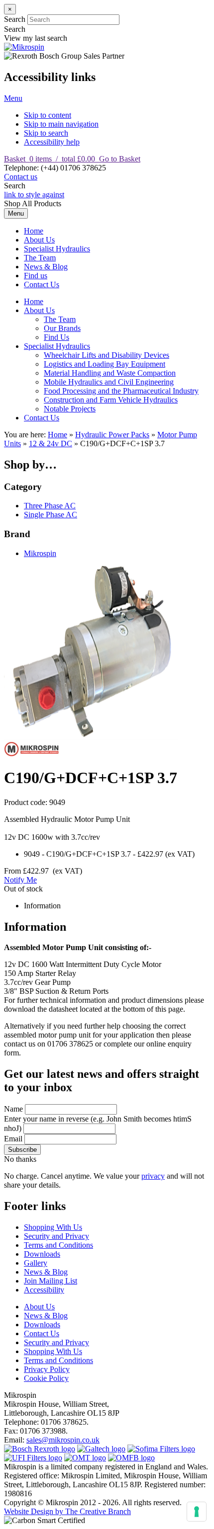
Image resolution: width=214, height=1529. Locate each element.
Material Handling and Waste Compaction (110, 373)
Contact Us (41, 284)
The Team (40, 257)
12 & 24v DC (50, 443)
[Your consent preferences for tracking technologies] (196, 1511)
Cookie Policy (46, 1378)
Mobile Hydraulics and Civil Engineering (109, 382)
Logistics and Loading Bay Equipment (104, 364)
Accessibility (44, 1290)
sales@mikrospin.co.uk (63, 1440)
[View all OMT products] (85, 1457)
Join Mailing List (50, 1281)
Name (13, 1109)
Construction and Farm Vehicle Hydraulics (111, 400)
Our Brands (62, 328)
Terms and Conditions (58, 1245)
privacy (153, 1176)
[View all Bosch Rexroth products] (39, 1449)
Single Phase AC (50, 514)
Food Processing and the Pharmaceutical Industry (121, 391)
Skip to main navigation (61, 124)
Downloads (42, 1254)
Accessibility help (52, 142)
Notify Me (20, 880)
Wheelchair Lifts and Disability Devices (106, 355)
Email (13, 1138)
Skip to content (47, 115)
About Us (39, 240)
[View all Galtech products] (101, 1449)
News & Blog (46, 266)
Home (33, 231)
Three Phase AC (50, 505)
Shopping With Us (53, 1227)
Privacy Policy (47, 1369)
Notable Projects (70, 408)
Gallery (35, 1263)
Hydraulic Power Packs (112, 434)
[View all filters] (33, 1457)
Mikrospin (40, 553)
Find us (35, 275)
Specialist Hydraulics (57, 248)
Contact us (20, 176)
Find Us (56, 337)
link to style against (34, 194)
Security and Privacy (56, 1236)
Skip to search (46, 133)
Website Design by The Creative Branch (67, 1511)
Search (14, 19)
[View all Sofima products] (161, 1449)
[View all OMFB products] (131, 1457)
